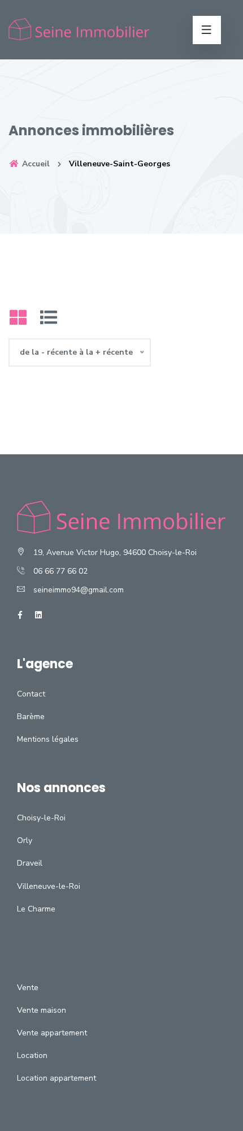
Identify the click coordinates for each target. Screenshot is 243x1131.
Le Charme (36, 909)
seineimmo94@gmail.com (78, 589)
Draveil (29, 863)
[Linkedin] (38, 615)
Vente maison (41, 1010)
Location (32, 1055)
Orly (24, 840)
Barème (31, 716)
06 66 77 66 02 (60, 571)
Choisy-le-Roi (41, 817)
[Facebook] (20, 615)
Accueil (35, 163)
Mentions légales (48, 739)
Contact (31, 694)
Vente (27, 987)
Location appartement (56, 1078)
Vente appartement (52, 1032)
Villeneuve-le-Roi (48, 886)
